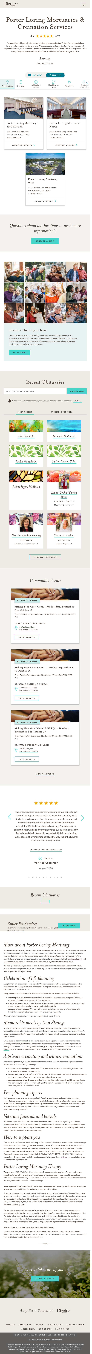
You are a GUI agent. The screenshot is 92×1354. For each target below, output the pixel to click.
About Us (10, 1325)
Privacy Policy (55, 1325)
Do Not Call (45, 1329)
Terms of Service (75, 1325)
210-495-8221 (56, 137)
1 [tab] (29, 877)
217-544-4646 (18, 930)
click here (64, 1157)
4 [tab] (40, 877)
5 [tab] (43, 877)
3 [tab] (36, 877)
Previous (9, 821)
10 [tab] (61, 877)
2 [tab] (32, 877)
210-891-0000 (35, 193)
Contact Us (25, 1325)
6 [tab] (47, 877)
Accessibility (28, 1329)
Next (80, 816)
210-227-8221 (14, 137)
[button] (83, 4)
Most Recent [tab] (24, 412)
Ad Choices (63, 1329)
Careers (39, 1325)
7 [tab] (50, 877)
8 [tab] (54, 877)
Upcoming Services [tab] (62, 412)
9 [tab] (58, 877)
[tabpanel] (46, 840)
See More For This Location (46, 850)
